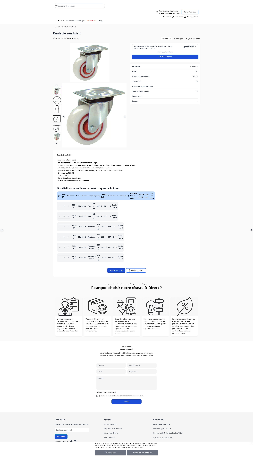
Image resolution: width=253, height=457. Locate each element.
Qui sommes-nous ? (111, 424)
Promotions (91, 21)
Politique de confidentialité (134, 447)
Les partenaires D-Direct (113, 429)
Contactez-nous (190, 12)
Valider (126, 401)
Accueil (57, 27)
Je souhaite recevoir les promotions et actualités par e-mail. (121, 396)
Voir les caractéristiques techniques (66, 38)
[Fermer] (251, 443)
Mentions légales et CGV (162, 429)
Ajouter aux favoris (194, 39)
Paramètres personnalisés (142, 453)
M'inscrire (61, 437)
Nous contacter (109, 437)
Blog (100, 21)
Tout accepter (110, 453)
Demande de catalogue (75, 21)
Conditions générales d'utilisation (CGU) (167, 433)
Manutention (166, 38)
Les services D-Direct (111, 433)
